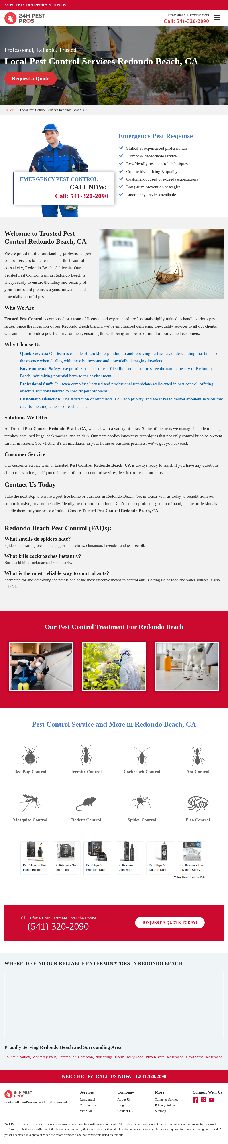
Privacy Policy (165, 1105)
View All (86, 1111)
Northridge (104, 1057)
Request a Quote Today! (169, 922)
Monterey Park (44, 1057)
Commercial (88, 1105)
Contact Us (125, 1111)
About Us (124, 1099)
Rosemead (175, 1057)
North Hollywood (129, 1057)
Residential (87, 1099)
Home (9, 110)
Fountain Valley (17, 1057)
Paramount (67, 1057)
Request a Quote (30, 78)
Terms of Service (166, 1099)
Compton (85, 1057)
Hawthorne (195, 1057)
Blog (120, 1105)
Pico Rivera (155, 1057)
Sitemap (160, 1111)
